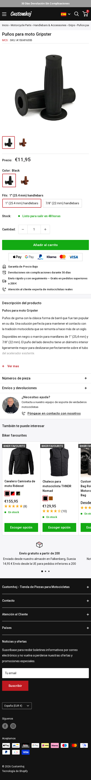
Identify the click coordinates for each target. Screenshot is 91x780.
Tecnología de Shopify (15, 771)
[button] (13, 506)
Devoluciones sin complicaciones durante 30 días (39, 272)
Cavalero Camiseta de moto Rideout (19, 484)
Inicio (5, 25)
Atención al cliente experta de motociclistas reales (40, 289)
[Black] (9, 180)
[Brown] (25, 180)
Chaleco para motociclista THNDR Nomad (57, 486)
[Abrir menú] (4, 14)
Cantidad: (9, 229)
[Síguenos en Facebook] (5, 726)
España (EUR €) (13, 705)
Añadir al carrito (45, 245)
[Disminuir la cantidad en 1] (22, 229)
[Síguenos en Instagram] (13, 726)
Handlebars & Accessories (49, 25)
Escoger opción (21, 527)
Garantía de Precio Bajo (23, 266)
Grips (71, 25)
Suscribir (15, 686)
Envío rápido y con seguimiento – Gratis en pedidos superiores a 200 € (47, 281)
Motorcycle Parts (21, 25)
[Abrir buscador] (76, 14)
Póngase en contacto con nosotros (54, 413)
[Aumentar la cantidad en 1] (45, 229)
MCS (5, 40)
